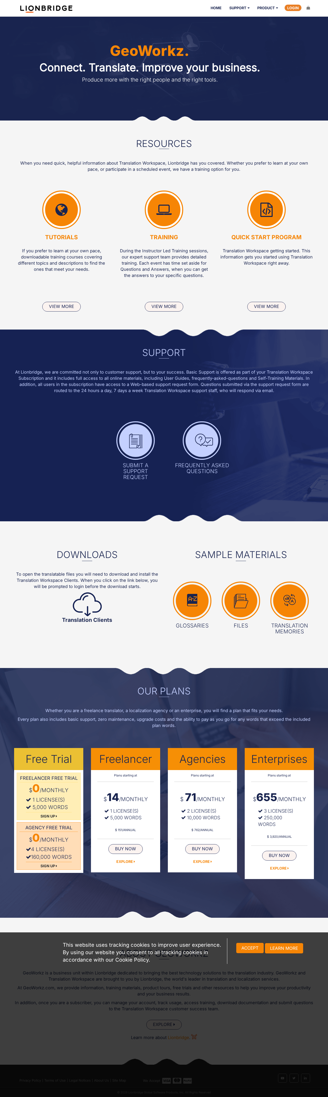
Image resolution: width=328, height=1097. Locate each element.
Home (216, 8)
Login (293, 8)
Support (237, 8)
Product (266, 8)
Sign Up (48, 816)
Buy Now (125, 848)
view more (61, 306)
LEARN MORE (284, 948)
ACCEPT (250, 948)
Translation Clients (87, 620)
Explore (125, 861)
